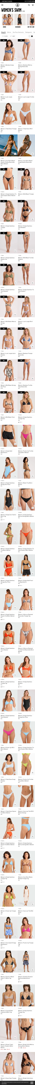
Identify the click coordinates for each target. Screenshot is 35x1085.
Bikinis (9, 32)
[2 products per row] (32, 36)
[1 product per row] (29, 36)
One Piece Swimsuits (18, 32)
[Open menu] (2, 5)
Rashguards (28, 32)
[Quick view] (15, 58)
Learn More (4, 1083)
